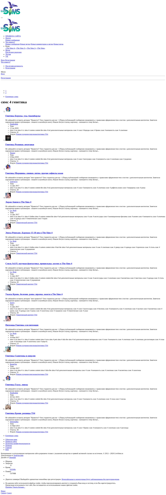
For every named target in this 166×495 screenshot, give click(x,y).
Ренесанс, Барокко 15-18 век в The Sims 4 (29, 233)
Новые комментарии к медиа (42, 44)
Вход (3, 74)
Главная (8, 448)
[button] (7, 46)
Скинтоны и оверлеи (20, 356)
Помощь (8, 446)
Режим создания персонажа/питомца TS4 (32, 134)
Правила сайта (11, 441)
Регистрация (10, 68)
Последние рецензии (13, 52)
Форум (8, 38)
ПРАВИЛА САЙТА (13, 36)
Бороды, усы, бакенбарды (22, 116)
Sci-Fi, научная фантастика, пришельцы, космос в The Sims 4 (38, 263)
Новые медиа (25, 44)
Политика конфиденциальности (17, 443)
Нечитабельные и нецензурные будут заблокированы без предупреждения (90, 479)
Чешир (12, 153)
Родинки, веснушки (19, 144)
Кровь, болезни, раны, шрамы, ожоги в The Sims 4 (34, 294)
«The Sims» (41, 48)
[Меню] (2, 17)
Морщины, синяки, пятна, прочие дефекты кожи (34, 173)
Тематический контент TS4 (26, 223)
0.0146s (13, 469)
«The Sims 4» (10, 48)
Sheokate (12, 457)
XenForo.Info (18, 455)
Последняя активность (14, 66)
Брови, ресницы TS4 (20, 413)
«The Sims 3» (21, 48)
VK (6, 56)
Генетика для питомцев (21, 325)
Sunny (12, 303)
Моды (7, 50)
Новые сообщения (12, 40)
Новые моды (58, 44)
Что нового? (10, 42)
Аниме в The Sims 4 (18, 202)
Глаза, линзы (16, 384)
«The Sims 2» (31, 48)
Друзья (8, 54)
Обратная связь (11, 439)
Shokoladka (14, 422)
